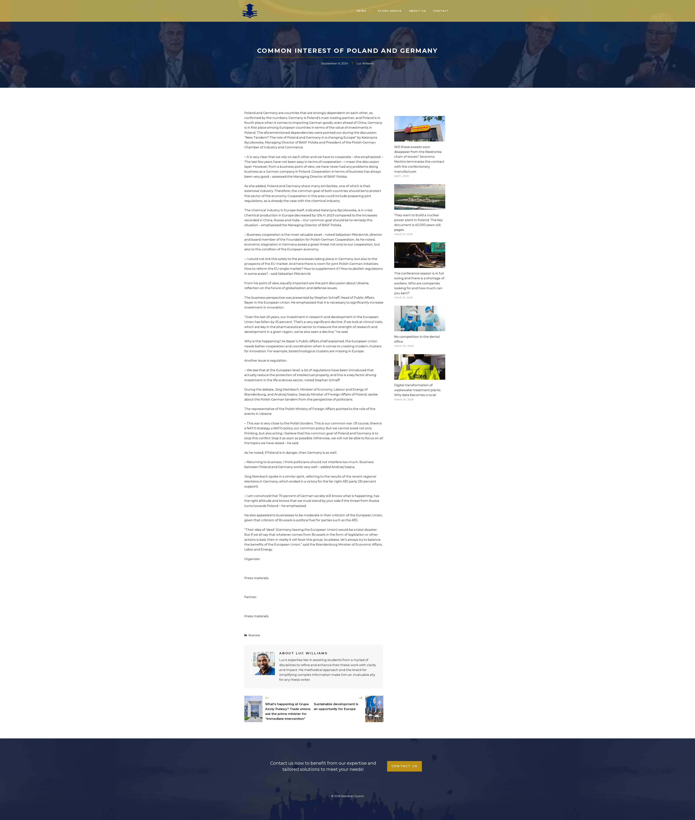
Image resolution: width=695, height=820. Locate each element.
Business (254, 635)
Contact (441, 10)
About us (417, 10)
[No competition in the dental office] (419, 328)
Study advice (390, 10)
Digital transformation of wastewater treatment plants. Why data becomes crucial (417, 390)
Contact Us (404, 766)
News (361, 10)
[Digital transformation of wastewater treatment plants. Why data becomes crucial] (419, 377)
